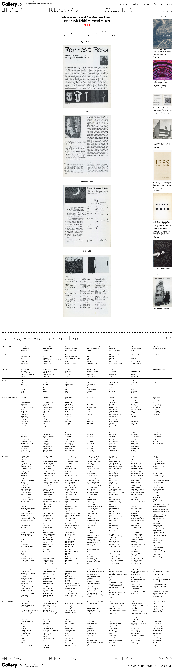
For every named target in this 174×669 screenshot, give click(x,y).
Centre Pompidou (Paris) (49, 571)
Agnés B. (23, 431)
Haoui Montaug (47, 452)
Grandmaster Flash (70, 406)
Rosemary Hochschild (136, 409)
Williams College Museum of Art (161, 610)
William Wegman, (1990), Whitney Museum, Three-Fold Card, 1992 (161, 309)
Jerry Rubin (68, 452)
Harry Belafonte (69, 407)
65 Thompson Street (26, 468)
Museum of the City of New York (117, 592)
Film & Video (68, 371)
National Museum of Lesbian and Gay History (139, 571)
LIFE (66, 389)
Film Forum (68, 621)
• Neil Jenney (156, 54)
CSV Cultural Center (48, 580)
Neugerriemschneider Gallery (117, 517)
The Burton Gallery (158, 461)
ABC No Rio (24, 485)
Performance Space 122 (115, 625)
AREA (22, 384)
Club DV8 (45, 382)
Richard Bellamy (135, 470)
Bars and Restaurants (48, 354)
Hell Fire (45, 389)
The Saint (111, 393)
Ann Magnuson (25, 413)
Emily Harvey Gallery (70, 456)
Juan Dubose (90, 446)
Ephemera (12, 9)
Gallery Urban (68, 517)
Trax (154, 635)
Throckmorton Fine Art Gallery (161, 480)
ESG (44, 423)
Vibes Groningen (157, 642)
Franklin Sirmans (47, 446)
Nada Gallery (112, 506)
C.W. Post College (25, 607)
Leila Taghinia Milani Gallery (94, 541)
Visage (132, 389)
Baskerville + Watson (48, 458)
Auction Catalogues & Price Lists (51, 369)
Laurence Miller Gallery (93, 535)
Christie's (45, 573)
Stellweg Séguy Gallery (137, 560)
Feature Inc (68, 466)
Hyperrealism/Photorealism (94, 347)
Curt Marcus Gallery (48, 527)
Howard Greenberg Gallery (72, 563)
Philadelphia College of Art (72, 612)
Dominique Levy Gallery (49, 546)
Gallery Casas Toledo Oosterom (73, 513)
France (66, 361)
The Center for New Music (137, 635)
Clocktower (46, 522)
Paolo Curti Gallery (114, 539)
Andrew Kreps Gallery (26, 524)
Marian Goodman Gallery (115, 465)
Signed (110, 376)
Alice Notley (24, 436)
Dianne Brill (46, 411)
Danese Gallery (47, 530)
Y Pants (154, 416)
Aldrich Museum (25, 571)
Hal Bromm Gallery (70, 541)
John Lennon (90, 397)
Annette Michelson (26, 441)
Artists (165, 9)
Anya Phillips (24, 416)
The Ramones (156, 407)
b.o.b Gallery (24, 556)
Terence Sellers (157, 400)
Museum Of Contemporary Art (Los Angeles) (118, 575)
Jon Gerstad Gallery (92, 496)
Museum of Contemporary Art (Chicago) (116, 572)
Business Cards (47, 371)
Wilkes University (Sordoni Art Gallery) (160, 607)
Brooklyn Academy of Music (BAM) (52, 480)
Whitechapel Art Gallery (159, 528)
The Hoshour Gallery (158, 466)
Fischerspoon (68, 397)
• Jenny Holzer (156, 87)
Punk (132, 356)
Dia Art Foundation (48, 583)
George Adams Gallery (71, 524)
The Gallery (156, 465)
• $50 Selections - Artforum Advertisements (159, 86)
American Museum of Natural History (28, 575)
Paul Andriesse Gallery (115, 546)
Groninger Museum (70, 568)
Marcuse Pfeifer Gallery (115, 461)
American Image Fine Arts (28, 513)
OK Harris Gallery (113, 530)
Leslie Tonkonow (91, 547)
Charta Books (46, 621)
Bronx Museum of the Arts (27, 587)
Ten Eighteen (112, 391)
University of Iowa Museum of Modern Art (138, 607)
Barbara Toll (24, 562)
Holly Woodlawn (69, 409)
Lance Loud (90, 421)
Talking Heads (156, 397)
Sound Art (133, 369)
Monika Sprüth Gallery (115, 501)
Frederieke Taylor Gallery (71, 485)
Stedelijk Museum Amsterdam (160, 584)
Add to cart (156, 57)
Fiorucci (67, 625)
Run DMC (133, 413)
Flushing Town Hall (69, 628)
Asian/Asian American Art (27, 365)
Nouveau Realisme (114, 347)
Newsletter (135, 4)
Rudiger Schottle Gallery (137, 494)
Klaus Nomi (90, 414)
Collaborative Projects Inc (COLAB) (52, 360)
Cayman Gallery (47, 503)
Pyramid (111, 384)
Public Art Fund (134, 593)
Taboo (132, 426)
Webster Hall (134, 391)
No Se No (111, 522)
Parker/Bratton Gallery (115, 541)
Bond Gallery (46, 472)
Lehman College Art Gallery (50, 613)
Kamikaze (67, 380)
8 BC (22, 380)
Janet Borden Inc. (91, 473)
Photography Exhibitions (93, 371)
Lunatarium (90, 628)
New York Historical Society (138, 579)
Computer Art (46, 361)
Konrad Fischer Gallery (93, 517)
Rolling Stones (134, 407)
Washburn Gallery (157, 521)
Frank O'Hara (46, 445)
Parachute (111, 620)
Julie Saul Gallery (91, 503)
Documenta (46, 642)
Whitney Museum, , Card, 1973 (162, 140)
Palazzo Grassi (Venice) (137, 583)
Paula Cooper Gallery (114, 551)
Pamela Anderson (135, 399)
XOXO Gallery (156, 545)
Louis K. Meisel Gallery (93, 558)
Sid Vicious (133, 418)
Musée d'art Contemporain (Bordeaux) (116, 596)
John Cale (67, 426)
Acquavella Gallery (26, 489)
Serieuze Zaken (135, 522)
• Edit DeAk (156, 113)
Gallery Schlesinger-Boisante (72, 515)
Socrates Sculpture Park (137, 621)
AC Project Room (25, 487)
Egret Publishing (47, 645)
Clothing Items (46, 376)
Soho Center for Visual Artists (138, 623)
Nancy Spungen (113, 425)
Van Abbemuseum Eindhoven (160, 591)
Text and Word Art (157, 347)
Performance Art (135, 347)
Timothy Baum (156, 438)
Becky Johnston (25, 446)
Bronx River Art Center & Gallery (51, 477)
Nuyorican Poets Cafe (92, 644)
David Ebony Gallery (48, 536)
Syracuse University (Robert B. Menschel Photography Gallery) (118, 604)
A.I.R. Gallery (24, 484)
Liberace (89, 425)
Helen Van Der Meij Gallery (72, 555)
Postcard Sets (90, 374)
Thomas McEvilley (157, 436)
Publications (63, 9)
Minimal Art (90, 350)
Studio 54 (111, 389)
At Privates (23, 628)
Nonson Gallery (113, 527)
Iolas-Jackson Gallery (92, 458)
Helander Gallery (69, 553)
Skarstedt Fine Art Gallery (137, 536)
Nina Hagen (134, 397)
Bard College (24, 603)
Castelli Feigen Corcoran (49, 498)
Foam (66, 473)
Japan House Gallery (92, 478)
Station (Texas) (134, 630)
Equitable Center (47, 647)
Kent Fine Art (90, 511)
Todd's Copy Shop (157, 630)
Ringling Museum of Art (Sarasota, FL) (161, 568)
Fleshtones (67, 399)
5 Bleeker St (24, 458)
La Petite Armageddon (71, 386)
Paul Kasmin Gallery (114, 548)
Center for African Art (26, 597)
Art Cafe (23, 623)
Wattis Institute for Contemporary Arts (161, 602)
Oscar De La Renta (114, 450)
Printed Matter (112, 635)
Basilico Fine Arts (47, 456)
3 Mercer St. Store (25, 456)
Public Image (112, 637)
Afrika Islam (24, 404)
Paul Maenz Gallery (114, 550)
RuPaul (132, 414)
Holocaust (89, 354)
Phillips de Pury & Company (138, 591)
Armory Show (24, 583)
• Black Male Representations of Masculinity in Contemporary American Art (162, 232)
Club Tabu (45, 384)
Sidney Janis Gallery (136, 529)
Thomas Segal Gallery (158, 478)
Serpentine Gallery (136, 524)
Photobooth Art (91, 369)
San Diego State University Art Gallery (94, 612)
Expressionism (46, 350)
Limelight (67, 393)
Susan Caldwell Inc (157, 458)
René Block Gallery (136, 466)
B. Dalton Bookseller (26, 630)
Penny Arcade (134, 402)
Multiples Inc (112, 504)
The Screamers (156, 409)
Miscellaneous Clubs (92, 389)
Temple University (113, 606)
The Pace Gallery (157, 472)
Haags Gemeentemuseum (72, 575)
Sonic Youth (134, 419)
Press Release (112, 371)
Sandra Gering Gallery (137, 508)
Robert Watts (134, 441)
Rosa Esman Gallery (136, 491)
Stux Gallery (156, 456)
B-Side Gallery (25, 555)
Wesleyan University (158, 605)
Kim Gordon (90, 413)
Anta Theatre (24, 620)
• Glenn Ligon (168, 233)
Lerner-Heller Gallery (92, 546)
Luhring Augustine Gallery (93, 561)
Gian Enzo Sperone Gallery (72, 525)
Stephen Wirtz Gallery (136, 563)
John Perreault (90, 439)
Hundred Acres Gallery (93, 456)
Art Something (24, 544)
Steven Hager (156, 431)
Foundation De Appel (70, 630)
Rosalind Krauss (135, 448)
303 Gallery (24, 473)
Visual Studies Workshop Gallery (161, 511)
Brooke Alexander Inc (48, 478)
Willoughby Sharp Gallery (159, 532)
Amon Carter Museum (26, 578)
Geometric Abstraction (71, 348)
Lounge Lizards (113, 402)
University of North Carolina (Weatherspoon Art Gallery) (139, 612)
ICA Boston (68, 580)
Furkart (67, 635)
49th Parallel (24, 475)
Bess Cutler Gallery (48, 463)
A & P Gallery (24, 478)
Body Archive (24, 635)
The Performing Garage (159, 620)
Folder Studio (34, 666)
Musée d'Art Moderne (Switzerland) (136, 568)
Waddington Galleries (158, 518)
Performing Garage (114, 626)
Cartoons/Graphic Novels (49, 374)
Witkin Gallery (156, 534)
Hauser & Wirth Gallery (71, 548)
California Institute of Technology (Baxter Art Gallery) (29, 611)
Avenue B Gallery (25, 553)
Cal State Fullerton (25, 608)
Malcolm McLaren (113, 407)
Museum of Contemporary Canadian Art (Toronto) (115, 581)
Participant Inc (112, 621)
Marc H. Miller (112, 434)
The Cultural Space (135, 637)
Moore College (69, 607)
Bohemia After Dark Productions (29, 637)
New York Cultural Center (137, 578)
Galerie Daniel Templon (71, 501)
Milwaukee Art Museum (93, 581)
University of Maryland (137, 610)
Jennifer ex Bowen (69, 450)
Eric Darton (46, 443)
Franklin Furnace (69, 632)
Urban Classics (156, 502)
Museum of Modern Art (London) (117, 587)
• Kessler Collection (166, 271)
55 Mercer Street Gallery (27, 465)
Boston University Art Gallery (28, 605)
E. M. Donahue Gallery (49, 556)
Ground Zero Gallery (70, 537)
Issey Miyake (68, 438)
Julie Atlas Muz (90, 409)
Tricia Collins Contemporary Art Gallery (161, 491)
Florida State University (49, 605)
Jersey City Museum (70, 591)
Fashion (67, 360)
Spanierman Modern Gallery (138, 544)
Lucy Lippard (112, 431)
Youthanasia (156, 380)
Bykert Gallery (46, 485)
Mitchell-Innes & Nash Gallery (116, 492)
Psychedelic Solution (136, 463)
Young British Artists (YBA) (159, 348)
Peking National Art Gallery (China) (138, 588)
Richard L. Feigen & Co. (137, 475)
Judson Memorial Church (93, 623)
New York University (70, 610)
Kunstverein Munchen (92, 569)
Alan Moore (24, 432)
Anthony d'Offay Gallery (27, 532)
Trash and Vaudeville (158, 633)
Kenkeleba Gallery (92, 510)
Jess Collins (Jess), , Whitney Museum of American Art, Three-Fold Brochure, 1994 (162, 185)
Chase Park (46, 623)
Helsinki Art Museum (70, 576)
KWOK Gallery (91, 525)
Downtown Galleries (70, 354)
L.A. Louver (90, 529)
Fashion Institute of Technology (51, 603)
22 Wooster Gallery (26, 459)
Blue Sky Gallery (47, 468)
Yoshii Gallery (156, 549)
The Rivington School (136, 361)
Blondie (23, 426)
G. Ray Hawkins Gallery (71, 492)
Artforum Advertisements (27, 374)
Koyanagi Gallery (91, 522)
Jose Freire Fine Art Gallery (94, 498)
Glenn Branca (68, 402)
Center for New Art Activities (28, 645)
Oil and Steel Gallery (114, 529)
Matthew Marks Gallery (115, 478)
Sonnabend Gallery (136, 543)
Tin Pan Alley (134, 382)
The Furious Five (157, 404)
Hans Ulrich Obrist (47, 450)
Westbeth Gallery (157, 525)
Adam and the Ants (26, 399)
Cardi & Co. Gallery (48, 491)
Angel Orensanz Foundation (28, 618)
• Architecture (156, 143)
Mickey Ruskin (112, 445)
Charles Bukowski (47, 432)
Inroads (89, 618)
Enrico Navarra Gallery (71, 459)
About (123, 4)
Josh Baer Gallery (91, 499)
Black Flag (23, 425)
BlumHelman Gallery (48, 470)
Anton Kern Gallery (26, 534)
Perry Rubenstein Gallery (115, 555)
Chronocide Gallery (48, 515)
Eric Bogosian (46, 421)
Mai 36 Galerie (112, 459)
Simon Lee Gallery (135, 532)
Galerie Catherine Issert (71, 498)
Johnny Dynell (90, 406)
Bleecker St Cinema (26, 633)
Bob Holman (24, 448)
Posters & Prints (91, 376)
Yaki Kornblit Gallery (158, 547)
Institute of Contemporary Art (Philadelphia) (72, 586)
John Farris (90, 436)
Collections (117, 9)
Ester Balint (46, 425)
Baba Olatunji (24, 421)
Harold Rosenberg (69, 431)
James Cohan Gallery (92, 472)
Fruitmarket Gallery (70, 489)
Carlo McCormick (25, 452)
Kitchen (89, 625)
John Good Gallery (92, 489)
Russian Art (133, 358)
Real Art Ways (112, 642)
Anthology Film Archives (27, 621)
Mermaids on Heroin (114, 419)
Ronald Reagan (135, 446)
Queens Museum (135, 595)
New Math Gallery (113, 518)
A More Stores (24, 354)
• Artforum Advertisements (166, 86)
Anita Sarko (24, 411)
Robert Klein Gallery (136, 480)
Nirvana (89, 393)
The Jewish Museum (158, 589)
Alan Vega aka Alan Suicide (28, 407)
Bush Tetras (46, 404)
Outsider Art (112, 348)
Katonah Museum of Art (71, 593)
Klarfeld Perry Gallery (92, 513)
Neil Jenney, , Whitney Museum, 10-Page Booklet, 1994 (162, 51)
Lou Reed (111, 400)
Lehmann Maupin (91, 539)
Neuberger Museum (136, 574)
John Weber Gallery (92, 494)
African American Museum (28, 568)
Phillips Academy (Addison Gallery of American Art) (96, 602)
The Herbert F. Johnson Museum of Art (118, 610)
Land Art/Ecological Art (93, 348)
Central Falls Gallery (48, 506)
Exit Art (67, 620)
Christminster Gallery (48, 513)
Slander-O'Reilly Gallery (137, 537)
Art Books (23, 371)
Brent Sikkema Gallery (49, 473)
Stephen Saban (135, 421)
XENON (133, 393)
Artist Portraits (24, 363)
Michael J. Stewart (113, 441)
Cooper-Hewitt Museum (49, 578)
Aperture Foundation (26, 581)
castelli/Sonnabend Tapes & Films (51, 501)
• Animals (155, 312)
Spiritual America (135, 550)
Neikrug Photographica (115, 513)
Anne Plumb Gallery (26, 529)
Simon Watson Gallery (136, 534)
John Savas (90, 400)
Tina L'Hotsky (156, 414)
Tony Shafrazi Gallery (158, 489)
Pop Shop (111, 630)
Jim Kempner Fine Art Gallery (94, 485)
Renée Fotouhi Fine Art (137, 468)
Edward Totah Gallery (48, 560)
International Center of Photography (71, 589)
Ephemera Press (150, 665)
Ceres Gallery (46, 508)
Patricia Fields (134, 431)
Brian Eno (45, 399)
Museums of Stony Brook (115, 594)
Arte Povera (24, 350)
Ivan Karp (67, 439)
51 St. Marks (24, 463)
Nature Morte (112, 511)
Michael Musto (112, 443)
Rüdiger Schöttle (135, 496)
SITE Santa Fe (156, 578)
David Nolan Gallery (48, 537)
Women (133, 365)
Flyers (66, 373)
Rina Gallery (134, 477)
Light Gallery (90, 551)
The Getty (155, 588)
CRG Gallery (46, 525)
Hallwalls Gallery (69, 543)
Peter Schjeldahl (135, 436)
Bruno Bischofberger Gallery (50, 482)
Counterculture (47, 363)
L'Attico (89, 527)
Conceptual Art (47, 347)
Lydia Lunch (112, 404)
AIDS (22, 358)
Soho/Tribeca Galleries (137, 539)
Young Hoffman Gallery (159, 551)
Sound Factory (134, 626)
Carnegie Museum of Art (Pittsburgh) (27, 594)
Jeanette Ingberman (70, 446)
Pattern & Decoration (114, 350)
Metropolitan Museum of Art (94, 580)
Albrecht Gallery (25, 496)
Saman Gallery (135, 504)
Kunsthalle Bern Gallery (93, 524)
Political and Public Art (136, 354)
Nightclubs (111, 358)
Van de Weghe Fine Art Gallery (161, 504)
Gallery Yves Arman (70, 518)
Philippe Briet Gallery (114, 558)
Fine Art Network (69, 623)
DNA (44, 416)
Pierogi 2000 (134, 456)
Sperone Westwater (136, 546)
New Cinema (90, 639)
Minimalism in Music (92, 363)
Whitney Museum (87, 327)
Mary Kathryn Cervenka (115, 414)
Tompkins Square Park (158, 632)
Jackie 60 (45, 393)
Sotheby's (155, 582)
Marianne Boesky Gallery (115, 466)
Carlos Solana (46, 431)
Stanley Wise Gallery (136, 553)
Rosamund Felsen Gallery (137, 492)
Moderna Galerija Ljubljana (116, 496)
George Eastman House (49, 597)
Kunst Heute (90, 626)
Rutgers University (91, 610)
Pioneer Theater (113, 628)
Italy (88, 356)
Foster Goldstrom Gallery (71, 475)
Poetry (110, 365)
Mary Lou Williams (113, 416)
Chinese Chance (47, 625)
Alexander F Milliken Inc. (27, 499)
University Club (156, 637)
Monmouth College (70, 605)
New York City (112, 356)
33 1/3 (22, 461)
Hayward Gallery (69, 550)
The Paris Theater (157, 618)
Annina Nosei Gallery (26, 530)
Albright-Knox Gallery (26, 569)
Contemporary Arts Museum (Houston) (50, 575)
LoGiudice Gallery (91, 556)
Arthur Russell (24, 418)
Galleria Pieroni (69, 508)
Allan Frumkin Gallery (26, 501)
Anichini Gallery (25, 527)
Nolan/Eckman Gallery (115, 524)
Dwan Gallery (46, 551)
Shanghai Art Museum (158, 576)
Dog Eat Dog (46, 418)
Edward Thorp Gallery (48, 558)
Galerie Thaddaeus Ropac (71, 504)
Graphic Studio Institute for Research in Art (50, 607)
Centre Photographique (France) (51, 569)
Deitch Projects (47, 543)
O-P (88, 645)
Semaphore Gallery (136, 517)
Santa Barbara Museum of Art (160, 574)
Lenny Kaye (90, 423)
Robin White (134, 445)
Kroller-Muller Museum (71, 595)
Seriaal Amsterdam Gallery (138, 520)
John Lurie (89, 399)
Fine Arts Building (69, 470)
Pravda (110, 633)
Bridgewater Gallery (48, 475)
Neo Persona (112, 515)
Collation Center (47, 633)
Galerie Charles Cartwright (72, 499)
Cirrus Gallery (46, 517)
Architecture (24, 361)
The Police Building (157, 621)
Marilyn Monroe (113, 413)
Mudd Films (90, 635)
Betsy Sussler (24, 423)
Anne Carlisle (24, 414)
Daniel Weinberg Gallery (49, 534)
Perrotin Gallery (113, 553)
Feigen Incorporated (70, 468)
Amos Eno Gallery (25, 515)
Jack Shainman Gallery (93, 468)
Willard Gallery (157, 530)
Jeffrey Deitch (68, 448)
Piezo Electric (134, 458)
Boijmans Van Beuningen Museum (29, 585)
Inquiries (147, 4)
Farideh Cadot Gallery (71, 463)
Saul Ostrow (134, 450)
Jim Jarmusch (90, 432)
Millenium (89, 632)
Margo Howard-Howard (115, 409)
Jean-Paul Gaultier (69, 445)
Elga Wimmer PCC (48, 562)
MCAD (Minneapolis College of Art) (74, 603)
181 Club (23, 382)
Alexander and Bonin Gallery (28, 498)
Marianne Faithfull (113, 411)
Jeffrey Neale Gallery (92, 484)
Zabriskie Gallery (157, 554)
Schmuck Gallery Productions (138, 510)
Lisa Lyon (111, 399)
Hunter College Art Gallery (50, 612)
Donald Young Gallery (48, 548)
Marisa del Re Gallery (114, 470)
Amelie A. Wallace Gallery (28, 508)
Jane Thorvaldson (69, 441)
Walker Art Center (157, 595)
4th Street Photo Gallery (27, 477)
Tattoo (132, 360)
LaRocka (67, 387)
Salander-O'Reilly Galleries (138, 501)
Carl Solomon (24, 450)
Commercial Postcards (70, 369)
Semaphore (134, 513)
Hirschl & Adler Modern (71, 556)
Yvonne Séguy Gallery (158, 552)
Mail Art (89, 360)
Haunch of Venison (70, 544)
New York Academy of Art (71, 608)
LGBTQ (88, 358)
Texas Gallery (156, 459)
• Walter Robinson (163, 113)
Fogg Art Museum (47, 588)
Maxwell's (89, 386)
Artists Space (24, 551)
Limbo (66, 391)
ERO (66, 618)
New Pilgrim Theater (92, 640)
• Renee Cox (156, 234)
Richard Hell (134, 404)
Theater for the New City (159, 626)
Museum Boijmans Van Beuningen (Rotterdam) (95, 595)
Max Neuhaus (112, 418)
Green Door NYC (69, 640)
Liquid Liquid (112, 397)
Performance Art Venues (115, 623)
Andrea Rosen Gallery (26, 522)
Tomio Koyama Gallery (159, 487)
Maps (66, 376)
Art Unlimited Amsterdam (27, 546)
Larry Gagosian (91, 452)
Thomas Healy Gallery (158, 477)
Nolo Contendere (113, 525)
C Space (23, 640)
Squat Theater (112, 387)
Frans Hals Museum (48, 595)
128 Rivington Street (26, 472)
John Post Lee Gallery (92, 492)
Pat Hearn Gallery (113, 543)
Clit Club (23, 393)
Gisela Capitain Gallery (71, 527)
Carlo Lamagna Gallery (49, 496)
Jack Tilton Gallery (91, 470)
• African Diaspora (164, 230)
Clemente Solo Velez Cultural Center (50, 630)
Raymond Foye (135, 439)
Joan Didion (90, 434)
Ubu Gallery (156, 499)
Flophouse (67, 626)
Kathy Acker (90, 448)
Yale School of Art (157, 611)
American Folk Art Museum (28, 573)
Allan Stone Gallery (26, 503)
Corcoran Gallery (47, 524)
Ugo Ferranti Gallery (158, 501)
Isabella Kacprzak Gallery (93, 459)
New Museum (134, 576)
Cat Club (23, 389)
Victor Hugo (156, 441)
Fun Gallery (68, 491)
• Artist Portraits (157, 271)
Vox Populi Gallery (157, 513)
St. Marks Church (135, 628)
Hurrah (45, 391)
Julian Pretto (90, 501)
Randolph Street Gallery (137, 465)
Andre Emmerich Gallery (27, 520)
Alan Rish (23, 434)
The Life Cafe (134, 645)
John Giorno (90, 438)
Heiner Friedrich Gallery (71, 551)
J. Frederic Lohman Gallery (94, 461)
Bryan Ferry (46, 400)
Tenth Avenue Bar (135, 633)
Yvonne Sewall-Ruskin (158, 443)
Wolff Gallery (156, 539)
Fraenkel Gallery (69, 478)
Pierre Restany (134, 438)
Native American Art (114, 354)
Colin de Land (46, 438)
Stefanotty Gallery (135, 555)
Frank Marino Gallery (70, 482)
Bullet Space (24, 639)
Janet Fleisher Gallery (92, 475)
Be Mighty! (23, 632)
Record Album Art (113, 373)
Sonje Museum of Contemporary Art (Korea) (161, 580)
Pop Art (132, 350)
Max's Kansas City (91, 384)
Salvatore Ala (134, 503)
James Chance (68, 416)
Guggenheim (68, 569)
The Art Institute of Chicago (116, 608)
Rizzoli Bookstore (113, 645)
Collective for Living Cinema (50, 635)
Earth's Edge (46, 643)
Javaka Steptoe (69, 443)
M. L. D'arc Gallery (113, 458)
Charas (45, 510)
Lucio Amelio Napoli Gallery (94, 560)
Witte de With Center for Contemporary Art (159, 536)
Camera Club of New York (27, 592)
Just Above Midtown (92, 504)
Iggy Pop (67, 411)
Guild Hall (67, 573)
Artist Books (24, 376)
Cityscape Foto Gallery (49, 518)
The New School (113, 613)
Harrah (45, 387)
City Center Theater (48, 628)
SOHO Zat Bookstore (136, 625)
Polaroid (89, 373)
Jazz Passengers (69, 419)
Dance (44, 365)
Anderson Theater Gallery (28, 518)
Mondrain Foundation (92, 588)
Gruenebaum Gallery (70, 539)
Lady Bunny (90, 419)
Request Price (156, 190)
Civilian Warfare (47, 520)
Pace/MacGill (112, 537)
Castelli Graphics (47, 499)
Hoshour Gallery (69, 562)
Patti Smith (133, 400)
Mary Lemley (112, 436)
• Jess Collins (156, 188)
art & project (24, 537)
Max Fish (111, 482)
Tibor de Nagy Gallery (158, 482)
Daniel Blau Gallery (48, 532)
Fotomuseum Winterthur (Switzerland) (49, 590)
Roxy (110, 386)
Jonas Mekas (90, 445)
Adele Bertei (24, 400)
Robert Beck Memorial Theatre (139, 618)
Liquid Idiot (89, 426)
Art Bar (23, 539)
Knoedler (89, 515)
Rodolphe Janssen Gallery (137, 485)
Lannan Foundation (92, 574)
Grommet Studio (69, 536)
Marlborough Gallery (114, 472)
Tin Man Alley (156, 485)
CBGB (22, 391)
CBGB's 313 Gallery (48, 504)
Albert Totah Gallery (26, 494)
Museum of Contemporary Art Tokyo (116, 578)
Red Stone (111, 644)
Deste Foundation (47, 581)
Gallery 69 (67, 511)
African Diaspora (25, 356)
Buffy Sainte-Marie (48, 402)
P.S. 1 (110, 532)
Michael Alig (112, 439)
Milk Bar (89, 387)
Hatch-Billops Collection (71, 645)
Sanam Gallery (135, 506)
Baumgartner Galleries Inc (50, 459)
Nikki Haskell (112, 448)
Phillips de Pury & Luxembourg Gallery (116, 560)
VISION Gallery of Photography (161, 509)
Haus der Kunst (69, 546)
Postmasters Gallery (136, 459)
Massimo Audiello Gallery (115, 477)
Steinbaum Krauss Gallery (137, 558)
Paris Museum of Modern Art (138, 585)
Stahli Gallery (134, 551)
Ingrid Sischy (68, 434)
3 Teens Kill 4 (24, 397)
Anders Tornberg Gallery (27, 517)
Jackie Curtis (68, 414)
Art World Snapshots (26, 373)
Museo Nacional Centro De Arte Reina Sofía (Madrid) (95, 592)
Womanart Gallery (158, 540)
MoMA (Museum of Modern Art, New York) (95, 585)
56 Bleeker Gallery (26, 466)
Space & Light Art (135, 371)
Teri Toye (155, 402)
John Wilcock (90, 443)
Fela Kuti (45, 426)
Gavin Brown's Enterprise (71, 522)
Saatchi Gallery (135, 498)
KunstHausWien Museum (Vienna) (74, 597)
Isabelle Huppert (69, 413)
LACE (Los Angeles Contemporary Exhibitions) (96, 531)
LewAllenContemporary (93, 549)
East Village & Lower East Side (72, 358)
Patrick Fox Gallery (114, 544)
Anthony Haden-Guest (27, 443)
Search (158, 4)
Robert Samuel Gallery (137, 484)
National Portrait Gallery (115, 510)
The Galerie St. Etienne (159, 463)
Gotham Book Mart (70, 639)
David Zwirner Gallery (48, 539)
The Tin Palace (156, 625)
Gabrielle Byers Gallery (71, 494)
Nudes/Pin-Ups (113, 361)
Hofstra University (47, 610)
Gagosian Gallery (69, 496)
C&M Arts (23, 642)
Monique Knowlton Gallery (116, 503)
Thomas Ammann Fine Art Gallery (162, 475)
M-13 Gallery (112, 456)
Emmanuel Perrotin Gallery (72, 458)
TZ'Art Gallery (156, 497)
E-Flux (44, 553)
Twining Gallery (157, 496)
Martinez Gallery (113, 473)
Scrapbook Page (113, 374)
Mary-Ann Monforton (114, 438)
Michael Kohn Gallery (114, 487)
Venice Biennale (157, 640)
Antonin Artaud (25, 445)
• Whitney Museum (163, 54)
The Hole (133, 642)
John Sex (89, 402)
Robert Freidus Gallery (136, 478)
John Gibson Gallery (92, 487)
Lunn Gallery (90, 563)
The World (133, 380)
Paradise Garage (113, 382)
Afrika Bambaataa (25, 402)
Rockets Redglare (135, 406)
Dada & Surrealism (48, 348)
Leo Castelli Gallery (92, 544)
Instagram (133, 665)
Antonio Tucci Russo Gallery (28, 536)
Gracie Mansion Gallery (71, 529)
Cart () (168, 4)
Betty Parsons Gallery (48, 465)
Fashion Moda (68, 465)
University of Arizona (136, 603)
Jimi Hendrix (68, 423)
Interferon (89, 620)
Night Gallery (112, 520)
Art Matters (24, 625)
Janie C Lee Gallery (92, 477)
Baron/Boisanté (25, 563)
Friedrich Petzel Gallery (71, 487)
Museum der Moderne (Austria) (117, 568)
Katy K (88, 411)
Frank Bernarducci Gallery (72, 480)
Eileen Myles (46, 441)
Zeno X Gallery (156, 556)
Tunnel (132, 386)
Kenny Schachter (91, 450)
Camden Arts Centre (26, 590)
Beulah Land (24, 387)
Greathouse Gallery (70, 532)
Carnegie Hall (24, 644)
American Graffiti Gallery (27, 511)
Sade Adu (133, 416)
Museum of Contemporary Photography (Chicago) (115, 584)
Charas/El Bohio (47, 620)
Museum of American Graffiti (116, 569)
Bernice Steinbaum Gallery (50, 461)
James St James (69, 418)
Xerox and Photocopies (159, 369)
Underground (134, 387)
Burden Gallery (47, 484)
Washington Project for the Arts (161, 644)
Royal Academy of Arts (93, 608)
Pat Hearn (111, 452)
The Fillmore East (135, 639)
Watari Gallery (156, 523)
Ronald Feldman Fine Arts (137, 489)
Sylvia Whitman (157, 434)
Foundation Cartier (48, 593)
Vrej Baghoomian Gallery (159, 515)
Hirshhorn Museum (70, 578)
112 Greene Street (25, 470)
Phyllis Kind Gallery (114, 563)
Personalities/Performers (115, 363)
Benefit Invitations (47, 356)
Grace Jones (68, 404)
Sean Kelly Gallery (135, 511)
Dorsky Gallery (47, 550)
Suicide (132, 425)
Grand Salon (68, 530)
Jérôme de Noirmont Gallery (94, 506)
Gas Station (68, 365)
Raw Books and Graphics (115, 640)
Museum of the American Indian (117, 591)
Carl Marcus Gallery (48, 494)
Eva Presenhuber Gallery (71, 461)
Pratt (88, 605)
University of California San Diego (139, 605)
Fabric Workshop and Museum (51, 587)
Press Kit (111, 369)
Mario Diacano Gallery (115, 468)
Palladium (111, 380)
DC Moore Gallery (47, 541)
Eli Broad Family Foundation (50, 585)
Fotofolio (67, 477)
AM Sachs (23, 506)
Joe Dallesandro (69, 425)
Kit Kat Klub (68, 382)
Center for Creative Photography (51, 568)
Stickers (133, 374)
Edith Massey (46, 419)
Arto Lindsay (24, 419)
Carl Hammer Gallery (48, 492)
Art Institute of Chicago (27, 602)
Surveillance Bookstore (137, 632)
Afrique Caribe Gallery (27, 491)
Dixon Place (46, 640)
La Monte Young (91, 418)
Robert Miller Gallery (136, 482)
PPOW (132, 461)
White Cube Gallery (158, 527)
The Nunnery (156, 468)
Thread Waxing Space (158, 628)
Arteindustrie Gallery (26, 550)
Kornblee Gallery (91, 518)
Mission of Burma (113, 421)
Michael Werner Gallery (115, 489)
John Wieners (90, 441)
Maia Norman (112, 432)
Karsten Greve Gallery (93, 508)
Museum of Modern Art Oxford (117, 589)
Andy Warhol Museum (26, 580)
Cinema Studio (46, 626)
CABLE (44, 487)
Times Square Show (136, 363)
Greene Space (68, 642)
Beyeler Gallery (47, 466)
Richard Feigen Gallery (137, 472)
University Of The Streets (159, 639)
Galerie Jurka (68, 503)
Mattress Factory (113, 480)
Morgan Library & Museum (94, 590)
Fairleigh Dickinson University (50, 602)
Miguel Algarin (112, 446)
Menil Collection (91, 578)
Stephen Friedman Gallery (138, 562)
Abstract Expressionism (27, 347)
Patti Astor (133, 432)
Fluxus (66, 347)
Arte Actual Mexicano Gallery (28, 548)
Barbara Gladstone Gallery (28, 560)
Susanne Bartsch (157, 432)
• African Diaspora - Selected (160, 231)
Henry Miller (68, 432)
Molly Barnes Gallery (114, 499)
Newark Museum (135, 581)
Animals (23, 360)
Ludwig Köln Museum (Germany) (95, 576)
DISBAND (45, 413)
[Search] (87, 339)
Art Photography (25, 348)
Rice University (90, 606)
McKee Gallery (113, 485)
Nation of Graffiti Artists (93, 637)
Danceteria (46, 386)
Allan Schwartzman (26, 438)
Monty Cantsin (112, 423)
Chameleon (46, 618)
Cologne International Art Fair (51, 638)
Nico (110, 426)
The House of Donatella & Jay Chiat (140, 644)
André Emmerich (25, 525)
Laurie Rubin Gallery (92, 537)
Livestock (89, 554)
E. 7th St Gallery (47, 555)
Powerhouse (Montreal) (115, 632)
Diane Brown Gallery (48, 544)
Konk (88, 416)
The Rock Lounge (157, 623)
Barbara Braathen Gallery (28, 558)
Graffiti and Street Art (70, 350)
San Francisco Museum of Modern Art (161, 571)
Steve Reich (134, 423)
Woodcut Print (134, 376)
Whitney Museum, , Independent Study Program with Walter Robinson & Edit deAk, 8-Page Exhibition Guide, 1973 (162, 110)
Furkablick (67, 633)
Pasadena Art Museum (136, 586)
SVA (110, 602)
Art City (23, 541)
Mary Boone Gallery (114, 475)
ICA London (68, 582)
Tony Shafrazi (156, 439)
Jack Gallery (90, 466)
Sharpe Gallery (135, 525)
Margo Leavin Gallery (114, 463)
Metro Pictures (90, 630)
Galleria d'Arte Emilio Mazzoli (72, 506)
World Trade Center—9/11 (159, 354)
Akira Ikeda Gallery (26, 492)
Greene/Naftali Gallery (71, 534)
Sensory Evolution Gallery (137, 518)
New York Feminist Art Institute (95, 642)
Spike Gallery (134, 548)
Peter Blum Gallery (113, 556)
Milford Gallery (113, 491)
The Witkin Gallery (157, 473)
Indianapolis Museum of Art (72, 583)
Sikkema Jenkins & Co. (136, 530)
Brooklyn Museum (25, 588)
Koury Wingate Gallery (93, 520)
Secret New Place (135, 620)
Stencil (132, 373)
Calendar (45, 373)
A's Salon (23, 482)
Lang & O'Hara (91, 534)
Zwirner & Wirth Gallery (159, 558)
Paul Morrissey (134, 434)
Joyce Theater (90, 621)
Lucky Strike (90, 380)
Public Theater (112, 639)
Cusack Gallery (47, 529)
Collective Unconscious (49, 637)
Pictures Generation (136, 348)
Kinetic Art (67, 374)
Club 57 (45, 380)
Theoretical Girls (157, 413)
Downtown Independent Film (72, 356)
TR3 (132, 384)
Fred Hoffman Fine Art (71, 484)
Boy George (46, 397)
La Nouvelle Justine (70, 384)
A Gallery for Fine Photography (29, 480)
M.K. (88, 382)
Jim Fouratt (90, 431)
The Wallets (156, 411)
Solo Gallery (134, 541)
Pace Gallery (112, 534)
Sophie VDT (134, 452)
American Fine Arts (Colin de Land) (30, 510)
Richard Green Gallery (137, 473)
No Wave (111, 360)
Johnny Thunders (91, 407)
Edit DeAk (45, 439)
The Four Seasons (135, 640)
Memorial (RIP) (91, 361)
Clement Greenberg (48, 436)
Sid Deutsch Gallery (136, 527)
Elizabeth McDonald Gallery (50, 563)
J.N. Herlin (89, 463)
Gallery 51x (68, 510)
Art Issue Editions (25, 543)
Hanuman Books (69, 644)
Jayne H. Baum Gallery (93, 482)
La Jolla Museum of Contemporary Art (96, 572)
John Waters (90, 404)
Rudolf (132, 411)
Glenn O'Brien (46, 448)
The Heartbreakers (158, 406)
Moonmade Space (91, 633)
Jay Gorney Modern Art (93, 480)
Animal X (23, 409)
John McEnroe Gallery (92, 491)
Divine (44, 414)
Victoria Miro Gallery (158, 508)
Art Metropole (24, 626)
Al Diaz (23, 406)
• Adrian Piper (156, 230)
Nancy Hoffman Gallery (115, 508)
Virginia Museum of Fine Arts (160, 593)
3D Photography (25, 369)
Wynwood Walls (157, 542)
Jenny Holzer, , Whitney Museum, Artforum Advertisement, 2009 (160, 82)
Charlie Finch (46, 434)
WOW (154, 645)
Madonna (111, 406)
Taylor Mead (156, 399)
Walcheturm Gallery (158, 520)
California (45, 358)
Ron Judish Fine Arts (136, 487)
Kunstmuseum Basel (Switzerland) (95, 568)
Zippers (155, 382)
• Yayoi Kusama (164, 272)
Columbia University (26, 613)
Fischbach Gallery (69, 472)
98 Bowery (166, 665)
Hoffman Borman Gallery (71, 558)
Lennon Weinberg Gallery (94, 542)
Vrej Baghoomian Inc (158, 516)
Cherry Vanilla (46, 409)
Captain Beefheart (47, 407)
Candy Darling (46, 406)
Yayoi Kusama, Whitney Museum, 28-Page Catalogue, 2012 (161, 269)
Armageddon (24, 386)
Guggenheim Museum (70, 571)
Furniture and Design (70, 363)
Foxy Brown (68, 400)
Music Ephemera (91, 365)
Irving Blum (68, 436)
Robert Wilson (134, 443)
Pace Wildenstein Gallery (115, 536)
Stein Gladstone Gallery (137, 556)
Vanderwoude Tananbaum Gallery (162, 506)
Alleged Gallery (25, 504)
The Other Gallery (157, 470)
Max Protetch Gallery (114, 484)
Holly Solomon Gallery (71, 560)
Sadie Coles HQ (135, 499)
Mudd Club (89, 391)
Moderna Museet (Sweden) (94, 583)
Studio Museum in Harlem (159, 586)
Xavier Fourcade (157, 544)
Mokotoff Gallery (113, 498)
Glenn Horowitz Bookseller (72, 637)
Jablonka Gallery (91, 465)
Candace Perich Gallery (49, 489)
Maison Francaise (69, 602)
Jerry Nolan (68, 421)
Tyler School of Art (135, 602)
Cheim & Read (46, 511)
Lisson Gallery (90, 553)
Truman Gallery (157, 494)
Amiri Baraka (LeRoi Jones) (28, 439)
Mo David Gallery (113, 494)
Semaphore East (135, 515)
